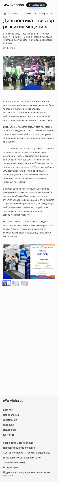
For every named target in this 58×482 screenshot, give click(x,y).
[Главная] (13, 5)
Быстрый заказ (38, 5)
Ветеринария (11, 467)
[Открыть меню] (52, 5)
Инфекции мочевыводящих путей (22, 457)
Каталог (8, 410)
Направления (11, 414)
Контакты (8, 434)
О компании (10, 419)
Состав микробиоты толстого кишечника (26, 452)
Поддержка (9, 429)
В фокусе (8, 424)
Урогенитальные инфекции (18, 442)
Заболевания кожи (14, 462)
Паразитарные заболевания (19, 447)
